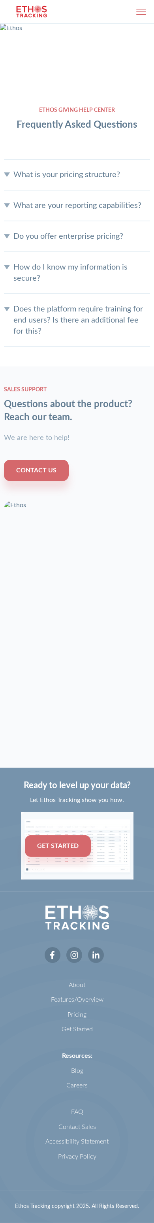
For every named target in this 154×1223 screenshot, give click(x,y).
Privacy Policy (77, 1156)
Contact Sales (77, 1127)
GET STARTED (58, 846)
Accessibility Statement (77, 1141)
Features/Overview (77, 1000)
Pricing (77, 1015)
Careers (77, 1085)
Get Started (77, 1029)
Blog (77, 1071)
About (77, 985)
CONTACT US (36, 470)
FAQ (77, 1112)
